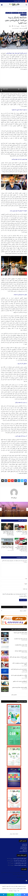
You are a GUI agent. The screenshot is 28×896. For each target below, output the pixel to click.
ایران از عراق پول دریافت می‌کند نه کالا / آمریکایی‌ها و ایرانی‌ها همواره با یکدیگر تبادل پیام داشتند (21, 548)
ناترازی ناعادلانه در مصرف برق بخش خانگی (14, 510)
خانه (18, 890)
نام (26, 578)
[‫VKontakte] (5, 480)
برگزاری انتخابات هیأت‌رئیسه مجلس (19, 687)
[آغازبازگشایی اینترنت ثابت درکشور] (5, 683)
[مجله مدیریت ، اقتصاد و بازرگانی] (14, 4)
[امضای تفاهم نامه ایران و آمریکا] (5, 634)
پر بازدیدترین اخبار (23, 847)
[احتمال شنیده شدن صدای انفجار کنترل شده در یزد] (5, 671)
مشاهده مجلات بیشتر (14, 834)
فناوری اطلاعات (23, 14)
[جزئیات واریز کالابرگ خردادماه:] (5, 652)
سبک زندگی (25, 850)
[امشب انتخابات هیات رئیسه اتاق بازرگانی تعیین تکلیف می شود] (7, 541)
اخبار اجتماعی (24, 844)
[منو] (1, 5)
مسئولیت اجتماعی (23, 848)
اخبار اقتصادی (24, 845)
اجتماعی (18, 10)
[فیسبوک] (25, 480)
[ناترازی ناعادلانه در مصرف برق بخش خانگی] (5, 659)
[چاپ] (25, 483)
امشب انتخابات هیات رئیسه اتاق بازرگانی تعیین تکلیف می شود (7, 547)
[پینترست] (12, 480)
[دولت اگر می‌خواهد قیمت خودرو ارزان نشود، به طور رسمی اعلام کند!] (7, 526)
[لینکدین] (19, 480)
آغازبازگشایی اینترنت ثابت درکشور (20, 681)
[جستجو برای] (26, 5)
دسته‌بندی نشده (15, 12)
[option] (14, 509)
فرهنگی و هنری (8, 12)
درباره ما (15, 890)
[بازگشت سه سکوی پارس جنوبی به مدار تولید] (5, 677)
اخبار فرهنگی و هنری (23, 851)
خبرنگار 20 (23, 26)
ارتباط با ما (11, 890)
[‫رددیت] (9, 480)
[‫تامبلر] (15, 480)
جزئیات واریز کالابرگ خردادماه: (21, 651)
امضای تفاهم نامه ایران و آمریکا (20, 632)
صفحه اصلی (23, 10)
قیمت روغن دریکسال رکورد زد (21, 645)
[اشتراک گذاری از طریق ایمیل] (2, 480)
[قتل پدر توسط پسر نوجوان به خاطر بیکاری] (5, 665)
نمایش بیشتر (14, 694)
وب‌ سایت (25, 589)
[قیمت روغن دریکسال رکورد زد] (5, 646)
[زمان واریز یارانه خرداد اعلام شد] (5, 640)
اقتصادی (20, 12)
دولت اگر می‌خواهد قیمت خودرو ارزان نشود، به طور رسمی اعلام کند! (8, 533)
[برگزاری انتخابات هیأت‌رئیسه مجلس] (5, 689)
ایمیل (25, 583)
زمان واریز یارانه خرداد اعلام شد (20, 638)
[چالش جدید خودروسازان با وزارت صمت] (21, 526)
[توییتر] (22, 480)
